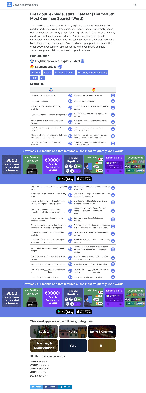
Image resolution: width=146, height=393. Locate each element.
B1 (42, 77)
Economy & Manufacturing (92, 72)
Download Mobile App (25, 4)
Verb (34, 77)
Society (36, 72)
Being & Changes (64, 72)
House (47, 72)
